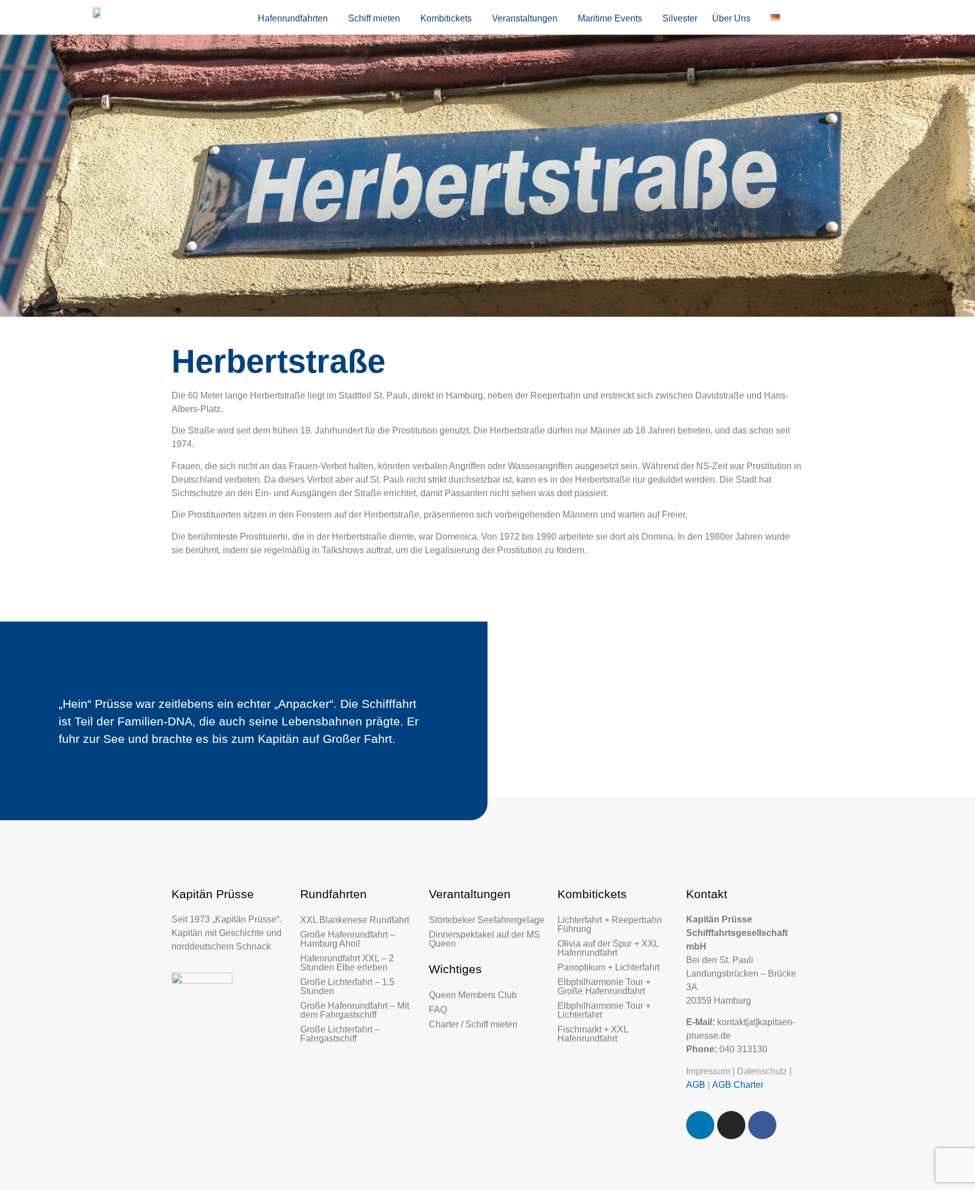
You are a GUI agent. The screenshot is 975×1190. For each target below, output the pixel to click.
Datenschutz (762, 1071)
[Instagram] (731, 1125)
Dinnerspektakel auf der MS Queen (484, 939)
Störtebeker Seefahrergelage (486, 920)
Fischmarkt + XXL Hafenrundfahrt (592, 1034)
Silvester (679, 18)
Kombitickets (446, 18)
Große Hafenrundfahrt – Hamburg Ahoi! (347, 939)
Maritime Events (610, 18)
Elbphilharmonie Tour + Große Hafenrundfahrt (604, 986)
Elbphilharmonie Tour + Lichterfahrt (604, 1010)
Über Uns (731, 18)
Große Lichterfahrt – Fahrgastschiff (340, 1034)
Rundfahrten (333, 893)
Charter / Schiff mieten (473, 1024)
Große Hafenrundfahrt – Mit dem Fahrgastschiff (354, 1010)
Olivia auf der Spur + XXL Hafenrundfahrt (607, 948)
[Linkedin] (700, 1125)
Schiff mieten (374, 18)
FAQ (438, 1009)
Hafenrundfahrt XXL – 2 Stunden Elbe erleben (347, 962)
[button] (296, 19)
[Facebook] (762, 1125)
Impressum (708, 1071)
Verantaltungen (470, 893)
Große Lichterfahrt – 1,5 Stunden (347, 986)
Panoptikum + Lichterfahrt (608, 967)
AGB (695, 1085)
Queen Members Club (473, 995)
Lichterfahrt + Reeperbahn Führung (609, 924)
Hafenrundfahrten (293, 18)
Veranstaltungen (524, 18)
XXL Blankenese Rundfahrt (354, 920)
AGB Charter (737, 1085)
